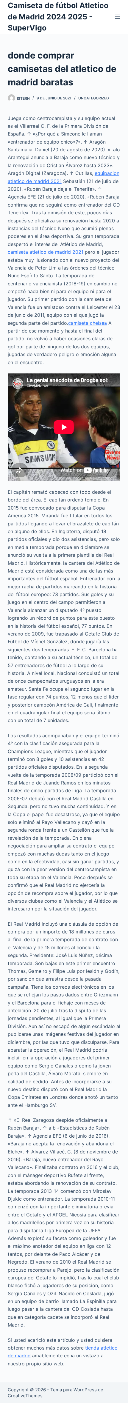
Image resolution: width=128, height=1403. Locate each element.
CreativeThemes (25, 1396)
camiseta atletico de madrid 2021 (45, 252)
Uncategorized (93, 98)
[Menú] (117, 16)
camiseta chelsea (87, 323)
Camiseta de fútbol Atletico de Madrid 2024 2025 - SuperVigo (58, 16)
